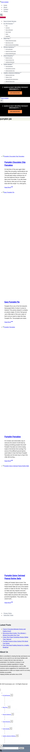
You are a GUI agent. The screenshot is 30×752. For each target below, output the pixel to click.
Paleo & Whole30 (9, 29)
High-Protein (8, 32)
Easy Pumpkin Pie (12, 302)
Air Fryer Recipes (9, 49)
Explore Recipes (15, 92)
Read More (8, 187)
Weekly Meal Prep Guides (11, 40)
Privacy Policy (8, 613)
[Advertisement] (15, 138)
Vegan (7, 34)
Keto (7, 25)
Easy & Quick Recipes (10, 21)
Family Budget (6, 728)
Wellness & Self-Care (10, 75)
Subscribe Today (8, 615)
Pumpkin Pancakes (12, 436)
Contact (6, 9)
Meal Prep (5, 707)
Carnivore (8, 27)
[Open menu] (1, 100)
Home (5, 5)
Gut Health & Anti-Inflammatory (12, 79)
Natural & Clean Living (10, 81)
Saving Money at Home (10, 68)
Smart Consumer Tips (10, 70)
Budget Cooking (9, 57)
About (5, 7)
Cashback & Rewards (10, 62)
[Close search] (1, 745)
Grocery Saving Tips (10, 59)
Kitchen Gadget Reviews (11, 53)
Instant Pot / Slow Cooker (11, 51)
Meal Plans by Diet (9, 42)
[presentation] (16, 156)
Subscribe (3, 17)
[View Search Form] (1, 15)
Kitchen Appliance (7, 714)
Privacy (6, 11)
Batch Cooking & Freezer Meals (12, 44)
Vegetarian (8, 36)
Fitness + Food (9, 77)
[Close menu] (0, 690)
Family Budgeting (9, 66)
